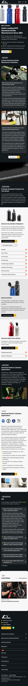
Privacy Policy (4, 675)
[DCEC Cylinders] (5, 617)
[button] (14, 118)
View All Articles (23, 578)
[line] (13, 628)
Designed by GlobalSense (7, 679)
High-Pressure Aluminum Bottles (10, 638)
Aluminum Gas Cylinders (7, 634)
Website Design (16, 679)
